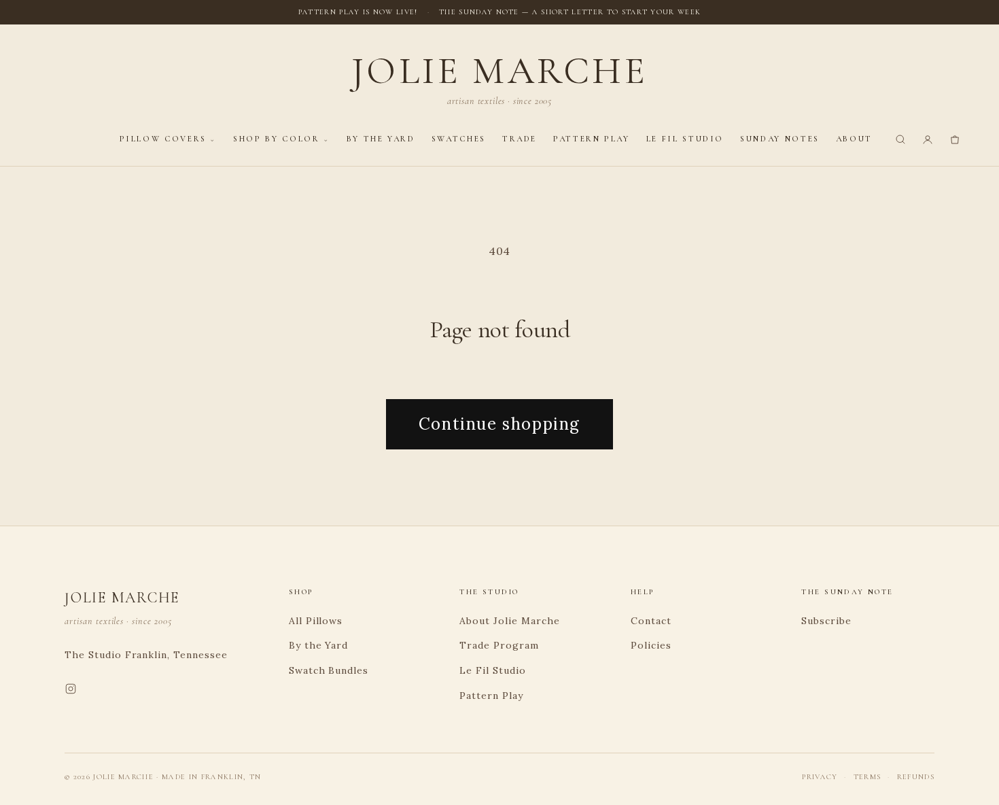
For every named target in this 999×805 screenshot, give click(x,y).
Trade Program (498, 645)
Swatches (459, 138)
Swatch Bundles (328, 670)
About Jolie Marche (509, 621)
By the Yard (381, 138)
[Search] (900, 139)
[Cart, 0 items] (954, 139)
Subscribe (826, 621)
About (854, 138)
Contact (651, 621)
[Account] (927, 139)
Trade (519, 138)
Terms (867, 776)
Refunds (915, 776)
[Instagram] (71, 691)
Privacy (819, 776)
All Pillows (316, 621)
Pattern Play (591, 138)
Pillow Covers (163, 138)
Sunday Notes (780, 138)
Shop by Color (276, 138)
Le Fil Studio (685, 138)
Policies (651, 645)
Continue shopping (499, 423)
